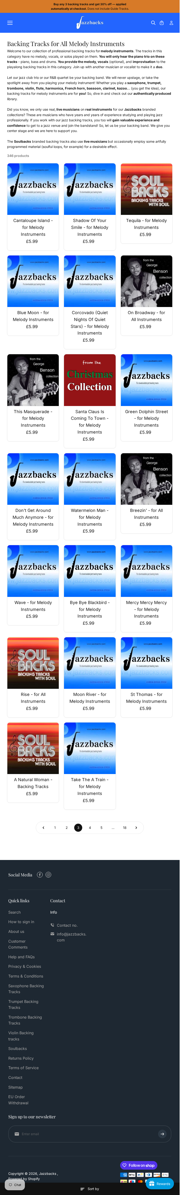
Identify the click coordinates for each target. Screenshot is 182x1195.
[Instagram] (48, 875)
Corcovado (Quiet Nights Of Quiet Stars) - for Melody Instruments (90, 322)
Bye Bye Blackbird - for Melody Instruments (90, 609)
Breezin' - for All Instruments (146, 514)
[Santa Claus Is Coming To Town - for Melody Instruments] (89, 380)
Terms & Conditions (25, 976)
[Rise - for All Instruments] (33, 663)
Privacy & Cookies (24, 966)
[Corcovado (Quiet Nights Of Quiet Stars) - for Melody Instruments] (89, 281)
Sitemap (15, 1087)
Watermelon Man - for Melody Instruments (90, 517)
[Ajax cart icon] (161, 22)
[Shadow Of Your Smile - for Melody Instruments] (89, 189)
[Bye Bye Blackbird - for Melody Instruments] (89, 571)
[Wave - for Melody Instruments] (33, 571)
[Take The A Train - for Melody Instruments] (89, 748)
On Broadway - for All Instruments (146, 316)
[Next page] (136, 828)
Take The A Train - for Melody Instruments (90, 786)
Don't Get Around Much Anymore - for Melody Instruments (33, 517)
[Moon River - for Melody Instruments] (89, 663)
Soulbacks (17, 1048)
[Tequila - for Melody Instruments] (146, 189)
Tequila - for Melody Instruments (146, 224)
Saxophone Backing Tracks (26, 988)
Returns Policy (21, 1058)
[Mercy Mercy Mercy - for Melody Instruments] (146, 571)
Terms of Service (23, 1067)
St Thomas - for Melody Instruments (146, 698)
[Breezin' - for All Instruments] (146, 479)
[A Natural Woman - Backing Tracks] (33, 748)
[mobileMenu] (10, 23)
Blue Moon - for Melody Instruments (33, 316)
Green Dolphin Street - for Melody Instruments (146, 418)
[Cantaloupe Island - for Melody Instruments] (33, 189)
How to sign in (21, 921)
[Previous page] (43, 828)
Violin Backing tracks (21, 1035)
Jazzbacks (48, 1173)
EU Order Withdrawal (18, 1099)
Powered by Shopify (24, 1179)
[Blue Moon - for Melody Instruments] (33, 281)
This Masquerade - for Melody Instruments (33, 418)
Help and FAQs (21, 956)
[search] (153, 22)
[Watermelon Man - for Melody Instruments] (89, 479)
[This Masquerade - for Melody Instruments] (33, 380)
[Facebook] (40, 875)
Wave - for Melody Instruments (33, 606)
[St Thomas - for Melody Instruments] (146, 663)
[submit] (162, 1133)
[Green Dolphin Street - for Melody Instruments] (146, 380)
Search (14, 912)
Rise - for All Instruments (33, 698)
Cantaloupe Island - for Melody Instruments (33, 227)
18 (125, 828)
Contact (15, 1077)
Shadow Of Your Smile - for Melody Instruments (89, 227)
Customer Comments (17, 944)
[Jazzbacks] (90, 23)
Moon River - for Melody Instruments (89, 698)
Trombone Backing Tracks (25, 1020)
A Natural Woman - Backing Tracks (33, 783)
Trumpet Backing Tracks (23, 1004)
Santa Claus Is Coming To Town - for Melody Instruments (90, 422)
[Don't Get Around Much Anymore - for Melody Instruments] (33, 479)
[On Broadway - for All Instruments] (146, 281)
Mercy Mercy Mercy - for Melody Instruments (146, 609)
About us (16, 931)
